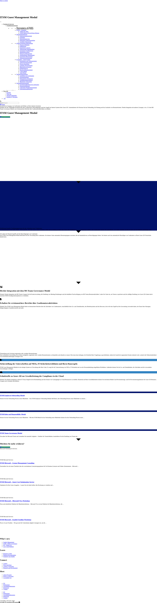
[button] (78, 101)
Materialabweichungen (25, 67)
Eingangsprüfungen (25, 86)
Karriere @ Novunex (12, 97)
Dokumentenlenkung (21, 34)
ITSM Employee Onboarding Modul (12, 395)
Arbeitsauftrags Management (27, 55)
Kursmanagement (24, 77)
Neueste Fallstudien (12, 95)
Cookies (5, 589)
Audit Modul (23, 73)
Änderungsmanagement (26, 36)
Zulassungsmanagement (26, 58)
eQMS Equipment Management (24, 43)
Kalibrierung (23, 46)
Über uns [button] (5, 91)
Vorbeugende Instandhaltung (27, 49)
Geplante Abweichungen (26, 65)
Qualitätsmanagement (12, 25)
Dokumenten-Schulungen (26, 78)
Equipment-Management (26, 56)
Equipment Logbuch (25, 48)
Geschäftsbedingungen (9, 586)
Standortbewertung (24, 52)
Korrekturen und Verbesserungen (28, 61)
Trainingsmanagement (22, 74)
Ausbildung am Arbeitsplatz (27, 76)
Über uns (9, 94)
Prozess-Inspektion (24, 64)
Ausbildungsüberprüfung (26, 80)
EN (4, 583)
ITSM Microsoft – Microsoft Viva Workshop (15, 501)
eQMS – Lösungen (21, 30)
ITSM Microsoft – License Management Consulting (17, 463)
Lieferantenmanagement (22, 83)
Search (2, 103)
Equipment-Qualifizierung (26, 50)
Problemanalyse (24, 68)
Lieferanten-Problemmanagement (28, 87)
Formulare (22, 37)
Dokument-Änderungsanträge (27, 40)
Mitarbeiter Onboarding (26, 81)
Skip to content (4, 0)
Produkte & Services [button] (8, 24)
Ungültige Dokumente (25, 42)
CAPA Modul (23, 71)
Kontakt (9, 92)
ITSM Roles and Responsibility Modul (13, 414)
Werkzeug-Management (26, 53)
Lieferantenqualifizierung (26, 89)
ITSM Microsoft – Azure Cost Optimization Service (17, 482)
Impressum (6, 587)
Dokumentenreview (25, 39)
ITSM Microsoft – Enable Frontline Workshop (15, 520)
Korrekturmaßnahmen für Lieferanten (29, 84)
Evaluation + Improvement (23, 59)
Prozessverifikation (24, 45)
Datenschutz (6, 585)
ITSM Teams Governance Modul (11, 433)
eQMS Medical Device (29, 33)
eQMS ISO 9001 (24, 31)
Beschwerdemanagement (26, 70)
